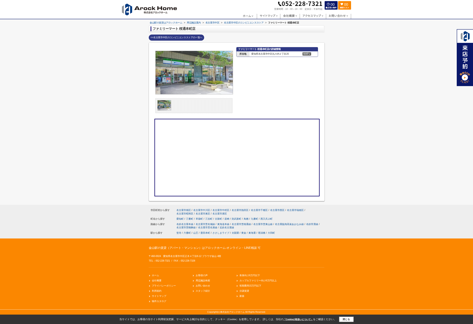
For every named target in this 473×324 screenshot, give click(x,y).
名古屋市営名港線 (208, 227)
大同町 (271, 232)
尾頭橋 (261, 232)
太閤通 (235, 232)
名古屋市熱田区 (240, 210)
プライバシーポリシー (164, 285)
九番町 (255, 218)
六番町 (187, 232)
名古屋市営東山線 (263, 224)
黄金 (243, 232)
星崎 (227, 218)
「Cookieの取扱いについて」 (298, 319)
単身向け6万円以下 (249, 275)
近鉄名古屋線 (227, 227)
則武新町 (237, 218)
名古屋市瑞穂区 (295, 210)
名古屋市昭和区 (184, 213)
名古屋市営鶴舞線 (186, 227)
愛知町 (180, 218)
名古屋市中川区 (201, 210)
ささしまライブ (220, 232)
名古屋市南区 (183, 210)
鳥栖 (246, 218)
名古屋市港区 (219, 213)
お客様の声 (202, 275)
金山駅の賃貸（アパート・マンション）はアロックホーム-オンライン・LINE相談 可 (205, 247)
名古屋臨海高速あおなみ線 (289, 224)
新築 (241, 296)
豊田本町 (205, 232)
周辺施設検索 (203, 280)
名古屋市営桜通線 (242, 224)
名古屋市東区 (203, 213)
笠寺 (178, 232)
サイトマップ (159, 296)
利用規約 (156, 290)
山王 (195, 232)
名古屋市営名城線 (206, 224)
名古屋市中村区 (220, 210)
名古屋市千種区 (259, 210)
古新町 (219, 218)
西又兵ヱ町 (267, 218)
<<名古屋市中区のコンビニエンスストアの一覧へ (176, 37)
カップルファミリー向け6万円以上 (258, 280)
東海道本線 (223, 224)
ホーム (155, 275)
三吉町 (209, 218)
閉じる (346, 319)
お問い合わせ (203, 285)
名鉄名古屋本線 (185, 224)
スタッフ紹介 (203, 290)
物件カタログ (159, 301)
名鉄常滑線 (312, 224)
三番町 (190, 218)
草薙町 (200, 218)
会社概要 (156, 280)
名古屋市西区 (277, 210)
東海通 (252, 232)
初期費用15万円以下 (250, 285)
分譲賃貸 (244, 290)
